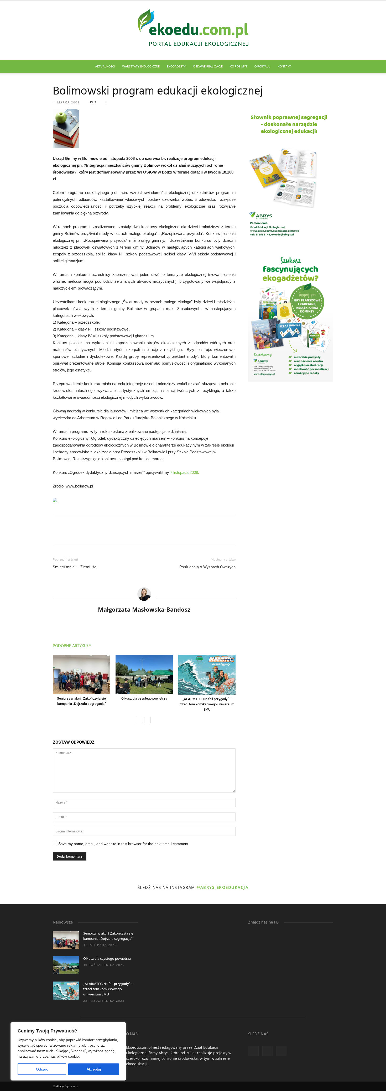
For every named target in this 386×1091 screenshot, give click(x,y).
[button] (327, 67)
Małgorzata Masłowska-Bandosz (144, 609)
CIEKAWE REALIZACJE (208, 66)
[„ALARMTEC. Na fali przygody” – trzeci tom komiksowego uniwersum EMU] (207, 674)
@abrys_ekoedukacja (222, 887)
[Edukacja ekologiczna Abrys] (193, 30)
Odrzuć (42, 1069)
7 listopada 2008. (184, 472)
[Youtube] (282, 1051)
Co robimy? (238, 66)
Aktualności (105, 66)
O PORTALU (262, 66)
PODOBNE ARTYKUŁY (72, 646)
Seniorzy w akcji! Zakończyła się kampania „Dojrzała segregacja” (108, 936)
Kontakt (284, 66)
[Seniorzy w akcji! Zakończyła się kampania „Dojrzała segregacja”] (81, 674)
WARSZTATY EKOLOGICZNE (141, 66)
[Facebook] (253, 1051)
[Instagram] (267, 1051)
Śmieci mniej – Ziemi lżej (75, 567)
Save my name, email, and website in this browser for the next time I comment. (123, 844)
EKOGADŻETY (176, 66)
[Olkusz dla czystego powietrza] (144, 674)
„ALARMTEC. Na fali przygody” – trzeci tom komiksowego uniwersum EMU (207, 704)
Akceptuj (94, 1069)
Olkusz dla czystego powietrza (144, 698)
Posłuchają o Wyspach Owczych (207, 567)
